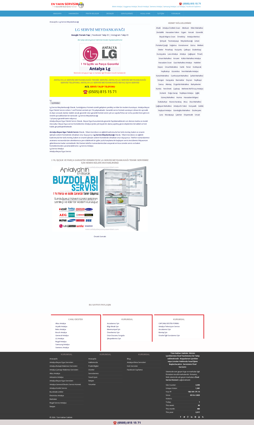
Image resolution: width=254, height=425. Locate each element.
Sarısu (161, 84)
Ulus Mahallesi (195, 102)
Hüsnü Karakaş (175, 102)
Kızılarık (163, 93)
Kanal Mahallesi (162, 75)
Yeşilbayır (198, 80)
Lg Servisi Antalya (57, 148)
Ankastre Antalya (56, 377)
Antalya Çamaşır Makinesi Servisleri (64, 370)
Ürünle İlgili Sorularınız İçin (169, 335)
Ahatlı (158, 28)
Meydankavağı (187, 41)
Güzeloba (176, 71)
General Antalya (62, 335)
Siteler (160, 49)
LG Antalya (181, 7)
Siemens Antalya (156, 7)
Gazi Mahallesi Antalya (183, 62)
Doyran (189, 80)
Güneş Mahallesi (167, 97)
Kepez (160, 67)
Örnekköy (181, 36)
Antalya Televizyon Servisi (169, 326)
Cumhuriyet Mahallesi (179, 75)
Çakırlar (179, 115)
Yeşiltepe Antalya (186, 93)
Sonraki (103, 236)
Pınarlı (199, 54)
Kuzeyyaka (161, 54)
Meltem (200, 45)
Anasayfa (57, 13)
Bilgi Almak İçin (113, 326)
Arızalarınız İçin (113, 323)
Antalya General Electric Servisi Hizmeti (65, 384)
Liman (197, 41)
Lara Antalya (173, 54)
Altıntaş (168, 84)
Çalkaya (187, 49)
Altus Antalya (60, 323)
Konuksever (183, 45)
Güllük (200, 106)
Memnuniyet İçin (113, 329)
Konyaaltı (192, 106)
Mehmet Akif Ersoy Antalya (192, 88)
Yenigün (160, 80)
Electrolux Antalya (57, 395)
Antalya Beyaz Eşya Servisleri (61, 362)
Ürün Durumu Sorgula (115, 335)
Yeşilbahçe (165, 71)
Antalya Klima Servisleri (136, 362)
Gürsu (192, 45)
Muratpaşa (169, 115)
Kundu (158, 88)
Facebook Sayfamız (193, 7)
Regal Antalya (60, 341)
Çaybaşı (176, 88)
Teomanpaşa (173, 41)
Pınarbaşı (169, 49)
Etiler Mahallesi (197, 28)
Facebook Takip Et (100, 35)
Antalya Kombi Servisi (58, 388)
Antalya (183, 54)
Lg (108, 68)
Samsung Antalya (169, 7)
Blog (128, 359)
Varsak (191, 32)
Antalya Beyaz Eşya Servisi (60, 151)
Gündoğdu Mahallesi (181, 110)
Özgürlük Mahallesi (181, 84)
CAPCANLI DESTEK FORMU (169, 323)
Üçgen (183, 32)
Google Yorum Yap (80, 35)
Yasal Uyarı (145, 13)
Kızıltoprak (197, 67)
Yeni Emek (167, 88)
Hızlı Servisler (132, 366)
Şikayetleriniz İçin (114, 338)
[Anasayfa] (67, 5)
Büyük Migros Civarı (167, 36)
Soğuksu (173, 45)
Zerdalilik (160, 32)
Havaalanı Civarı (165, 62)
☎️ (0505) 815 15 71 (100, 91)
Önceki (96, 236)
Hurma (179, 97)
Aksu (185, 102)
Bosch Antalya (143, 7)
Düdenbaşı (196, 49)
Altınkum (185, 28)
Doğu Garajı (173, 93)
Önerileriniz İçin (113, 332)
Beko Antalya (60, 329)
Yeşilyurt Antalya (164, 110)
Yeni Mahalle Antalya (190, 71)
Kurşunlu (178, 49)
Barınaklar (180, 80)
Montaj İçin (163, 332)
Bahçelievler (196, 84)
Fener (188, 67)
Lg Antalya (55, 103)
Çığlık (197, 93)
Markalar (53, 399)
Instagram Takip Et (119, 35)
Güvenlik (199, 32)
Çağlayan (191, 54)
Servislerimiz (127, 13)
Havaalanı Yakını (172, 32)
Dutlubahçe (162, 102)
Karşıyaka (170, 80)
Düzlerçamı (196, 110)
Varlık (182, 67)
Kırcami (176, 58)
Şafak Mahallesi (196, 75)
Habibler (197, 62)
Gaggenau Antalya (130, 7)
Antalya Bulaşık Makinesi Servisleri (63, 366)
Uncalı (197, 115)
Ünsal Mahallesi (171, 67)
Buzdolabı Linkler (56, 392)
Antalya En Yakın (180, 106)
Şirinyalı (163, 41)
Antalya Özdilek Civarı (171, 28)
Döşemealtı (188, 115)
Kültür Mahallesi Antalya (191, 58)
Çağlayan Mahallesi (164, 106)
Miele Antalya (117, 7)
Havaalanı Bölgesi (191, 97)
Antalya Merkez (193, 36)
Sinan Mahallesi (165, 58)
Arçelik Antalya (61, 326)
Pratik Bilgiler (92, 13)
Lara (161, 115)
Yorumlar (175, 13)
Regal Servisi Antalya (58, 403)
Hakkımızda (74, 13)
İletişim (160, 13)
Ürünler (110, 13)
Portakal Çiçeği (162, 45)
